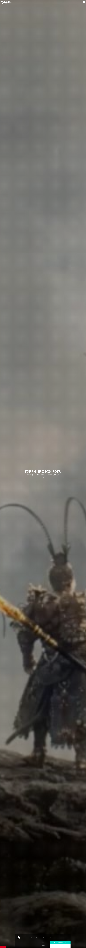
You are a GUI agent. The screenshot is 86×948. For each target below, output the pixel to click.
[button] (60, 942)
